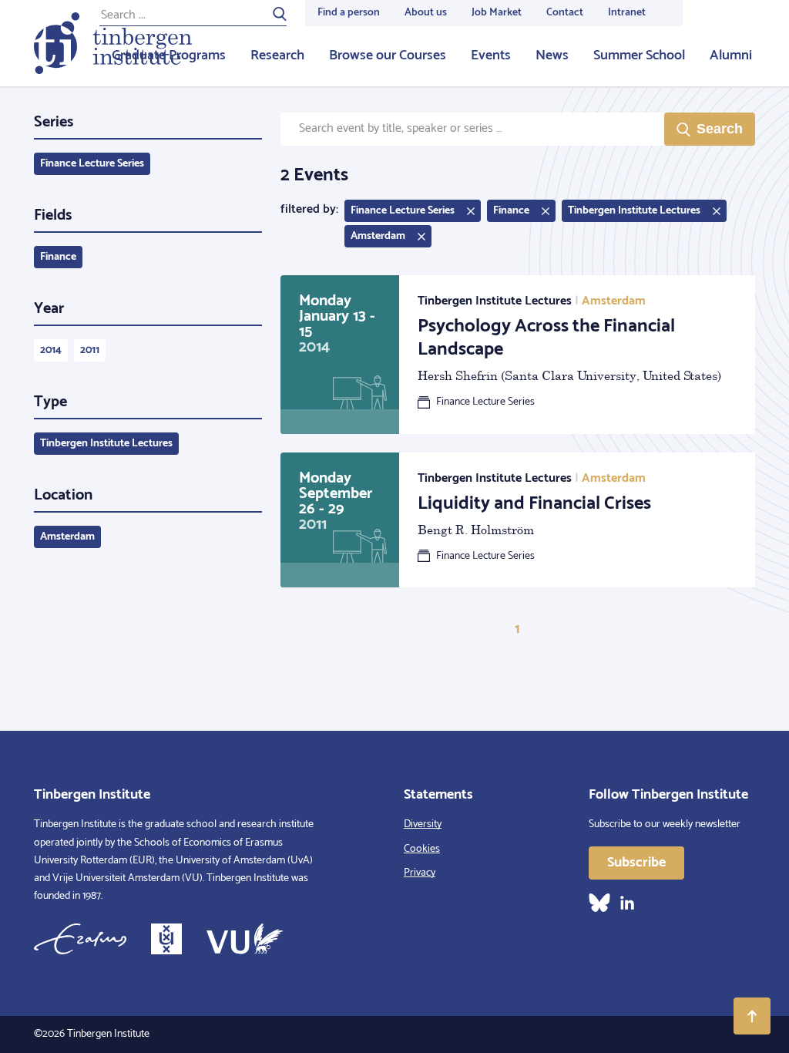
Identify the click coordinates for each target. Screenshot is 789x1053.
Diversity (423, 824)
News (552, 55)
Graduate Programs (169, 55)
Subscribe (636, 862)
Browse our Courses (387, 55)
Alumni (731, 55)
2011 (89, 350)
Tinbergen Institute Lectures (106, 443)
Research (277, 55)
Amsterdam (67, 537)
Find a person (348, 13)
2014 (51, 350)
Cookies (422, 849)
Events (491, 55)
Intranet (627, 13)
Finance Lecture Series (92, 164)
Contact (564, 13)
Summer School (639, 55)
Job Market (497, 13)
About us (426, 13)
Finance (58, 257)
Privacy (419, 873)
